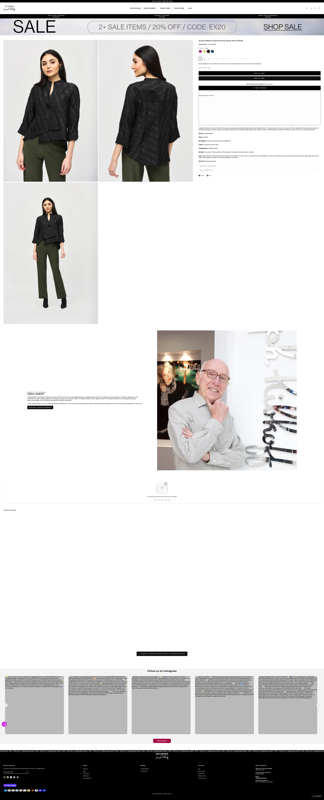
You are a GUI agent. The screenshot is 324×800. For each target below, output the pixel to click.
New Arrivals (135, 8)
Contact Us (86, 773)
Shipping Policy (202, 776)
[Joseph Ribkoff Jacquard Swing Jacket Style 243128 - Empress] (200, 121)
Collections (179, 8)
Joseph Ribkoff (150, 8)
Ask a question (206, 170)
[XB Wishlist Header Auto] (315, 8)
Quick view (42, 630)
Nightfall (212, 51)
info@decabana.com (260, 778)
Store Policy (201, 773)
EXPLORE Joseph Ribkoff (40, 407)
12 (221, 59)
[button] (260, 84)
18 (235, 59)
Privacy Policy (202, 778)
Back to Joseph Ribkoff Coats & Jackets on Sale (163, 653)
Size (200, 56)
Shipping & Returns (208, 166)
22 (245, 59)
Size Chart (86, 776)
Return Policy (201, 771)
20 (240, 59)
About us (85, 768)
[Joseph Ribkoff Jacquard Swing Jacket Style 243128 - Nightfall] (207, 121)
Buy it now (260, 78)
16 (230, 59)
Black (208, 51)
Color (203, 48)
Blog (84, 771)
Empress (200, 51)
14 (226, 59)
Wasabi (204, 51)
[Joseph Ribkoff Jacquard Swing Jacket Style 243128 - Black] (205, 121)
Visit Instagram (162, 741)
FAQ (199, 768)
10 (217, 59)
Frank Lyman (165, 8)
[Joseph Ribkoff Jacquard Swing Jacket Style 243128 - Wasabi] (202, 121)
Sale (190, 8)
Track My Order (87, 778)
